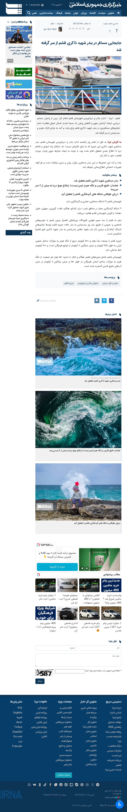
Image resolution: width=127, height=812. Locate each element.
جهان (75, 13)
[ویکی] (34, 785)
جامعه (68, 13)
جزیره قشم (69, 283)
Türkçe (18, 727)
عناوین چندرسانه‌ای (91, 762)
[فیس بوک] (50, 785)
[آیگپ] (71, 785)
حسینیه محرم (65, 755)
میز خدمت (116, 756)
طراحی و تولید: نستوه (113, 799)
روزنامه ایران (41, 713)
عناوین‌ (111, 13)
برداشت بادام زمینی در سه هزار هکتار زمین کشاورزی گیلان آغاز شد (17, 160)
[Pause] (82, 568)
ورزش (84, 13)
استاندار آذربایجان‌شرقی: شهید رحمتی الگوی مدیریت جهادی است (18, 171)
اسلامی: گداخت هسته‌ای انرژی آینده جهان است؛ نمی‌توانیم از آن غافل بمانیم (19, 52)
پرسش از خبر (66, 736)
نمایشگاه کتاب (65, 732)
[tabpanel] (19, 45)
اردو (20, 742)
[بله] (76, 785)
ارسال (40, 681)
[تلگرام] (98, 785)
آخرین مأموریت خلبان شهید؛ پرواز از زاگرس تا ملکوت (19, 182)
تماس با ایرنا (115, 713)
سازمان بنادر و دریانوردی (88, 283)
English (17, 713)
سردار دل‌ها (66, 717)
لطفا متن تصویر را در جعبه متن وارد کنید (103, 670)
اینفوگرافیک (66, 741)
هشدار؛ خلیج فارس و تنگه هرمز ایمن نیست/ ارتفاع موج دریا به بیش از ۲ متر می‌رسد (76, 187)
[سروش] (61, 785)
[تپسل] (38, 545)
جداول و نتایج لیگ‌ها (65, 748)
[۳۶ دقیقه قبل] (19, 34)
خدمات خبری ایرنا (113, 770)
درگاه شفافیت (114, 746)
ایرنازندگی (42, 708)
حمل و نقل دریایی (110, 283)
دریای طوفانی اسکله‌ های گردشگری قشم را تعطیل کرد (89, 194)
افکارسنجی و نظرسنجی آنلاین (64, 710)
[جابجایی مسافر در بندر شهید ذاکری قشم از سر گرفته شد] (78, 85)
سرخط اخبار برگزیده (91, 715)
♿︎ (119, 804)
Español (17, 732)
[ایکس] (92, 785)
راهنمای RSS (114, 727)
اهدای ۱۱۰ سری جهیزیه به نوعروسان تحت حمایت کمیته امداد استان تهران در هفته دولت (17, 195)
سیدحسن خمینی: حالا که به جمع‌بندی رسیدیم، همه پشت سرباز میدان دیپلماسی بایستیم (17, 126)
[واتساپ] (29, 785)
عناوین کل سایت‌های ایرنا (90, 724)
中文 (20, 708)
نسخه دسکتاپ (63, 775)
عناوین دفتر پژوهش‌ (91, 752)
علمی (34, 13)
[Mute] (87, 568)
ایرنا (94, 5)
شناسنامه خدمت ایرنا (113, 739)
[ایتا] (66, 785)
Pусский (17, 737)
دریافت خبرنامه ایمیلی (114, 763)
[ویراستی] (55, 785)
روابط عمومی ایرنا (113, 732)
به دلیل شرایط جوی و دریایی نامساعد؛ (105, 378)
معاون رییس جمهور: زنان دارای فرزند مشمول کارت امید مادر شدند (17, 207)
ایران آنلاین (42, 722)
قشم (52, 23)
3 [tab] (12, 22)
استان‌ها (60, 23)
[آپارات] (82, 785)
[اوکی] (40, 785)
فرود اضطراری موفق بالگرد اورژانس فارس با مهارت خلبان (17, 113)
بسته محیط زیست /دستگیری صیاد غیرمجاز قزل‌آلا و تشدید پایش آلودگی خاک (18, 220)
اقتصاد (92, 13)
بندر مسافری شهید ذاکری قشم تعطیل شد (96, 181)
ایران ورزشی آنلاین (41, 734)
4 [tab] (8, 22)
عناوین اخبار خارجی (91, 743)
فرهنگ (59, 13)
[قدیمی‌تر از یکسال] (78, 347)
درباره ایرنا (116, 708)
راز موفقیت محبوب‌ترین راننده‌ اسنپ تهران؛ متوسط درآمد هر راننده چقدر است (17, 149)
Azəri (19, 722)
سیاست (101, 13)
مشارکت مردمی (114, 751)
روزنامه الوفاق (40, 718)
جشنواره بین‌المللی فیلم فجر (64, 724)
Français (17, 746)
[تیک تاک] (45, 785)
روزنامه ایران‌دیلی (39, 727)
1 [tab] (19, 22)
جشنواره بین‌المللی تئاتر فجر (64, 762)
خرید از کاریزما (57, 567)
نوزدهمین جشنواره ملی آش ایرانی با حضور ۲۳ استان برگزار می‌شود (18, 138)
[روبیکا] (87, 785)
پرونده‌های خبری (89, 708)
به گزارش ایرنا (114, 142)
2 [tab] (16, 22)
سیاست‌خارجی (46, 13)
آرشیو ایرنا (116, 718)
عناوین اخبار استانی (91, 734)
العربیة (19, 718)
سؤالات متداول (114, 722)
